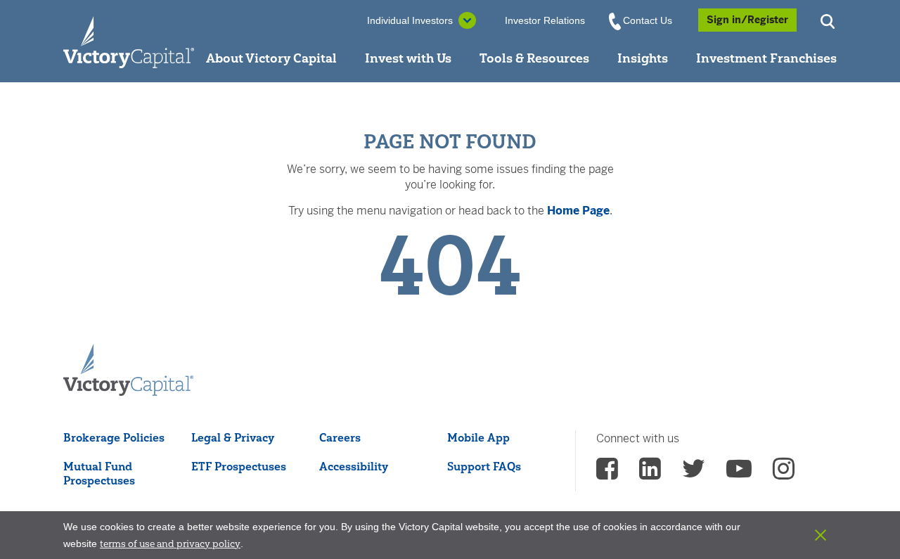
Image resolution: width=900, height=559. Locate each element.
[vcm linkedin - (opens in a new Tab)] (650, 473)
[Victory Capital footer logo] (128, 370)
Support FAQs (484, 466)
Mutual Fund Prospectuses (99, 473)
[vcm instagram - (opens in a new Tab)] (784, 473)
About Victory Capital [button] (271, 58)
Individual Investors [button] (410, 20)
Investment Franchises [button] (766, 58)
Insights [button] (642, 58)
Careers (340, 437)
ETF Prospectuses (238, 466)
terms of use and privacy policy (170, 543)
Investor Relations (545, 20)
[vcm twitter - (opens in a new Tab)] (693, 473)
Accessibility (353, 466)
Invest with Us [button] (408, 58)
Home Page (578, 210)
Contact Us (647, 20)
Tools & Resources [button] (534, 58)
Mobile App (478, 437)
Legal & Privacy (232, 437)
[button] (830, 20)
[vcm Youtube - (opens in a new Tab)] (739, 473)
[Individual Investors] (128, 41)
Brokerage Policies (114, 437)
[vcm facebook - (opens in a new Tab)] (607, 473)
